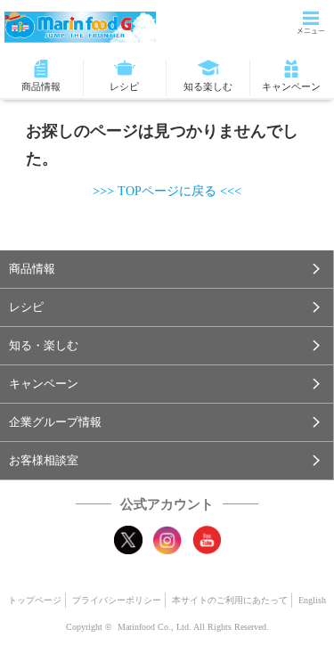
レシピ (124, 86)
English (312, 600)
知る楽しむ (207, 86)
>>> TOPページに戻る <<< (167, 191)
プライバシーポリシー (116, 600)
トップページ (34, 600)
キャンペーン (291, 86)
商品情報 (41, 86)
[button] (166, 269)
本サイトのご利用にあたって (230, 600)
